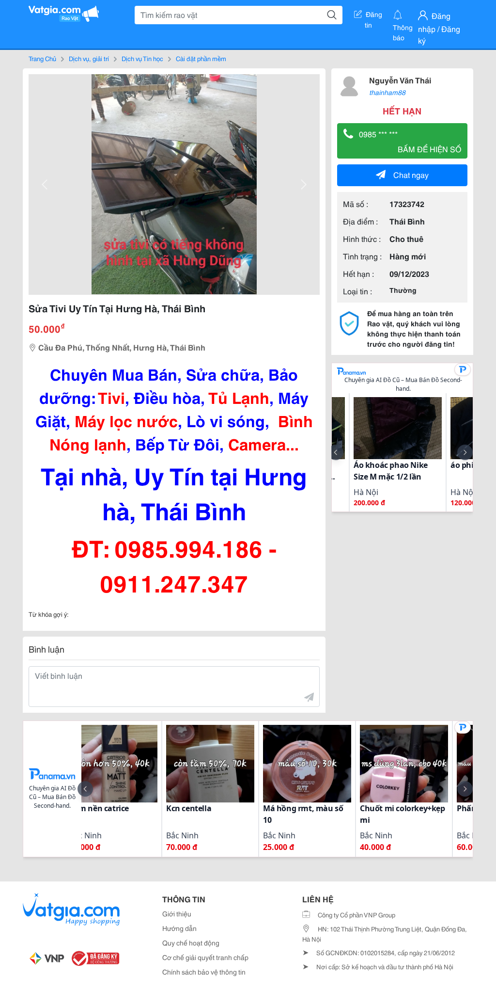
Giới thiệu (176, 913)
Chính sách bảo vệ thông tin (204, 972)
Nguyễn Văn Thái (400, 79)
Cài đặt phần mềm (201, 58)
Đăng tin (374, 16)
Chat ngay (411, 174)
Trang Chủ (42, 58)
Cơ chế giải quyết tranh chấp (205, 957)
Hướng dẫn (179, 928)
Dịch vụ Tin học (142, 58)
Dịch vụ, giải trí (89, 58)
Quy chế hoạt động (190, 942)
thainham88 (387, 92)
